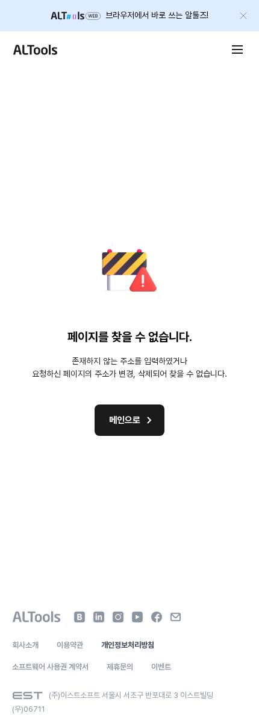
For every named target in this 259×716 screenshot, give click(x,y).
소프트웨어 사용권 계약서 (50, 666)
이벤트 (161, 666)
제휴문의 (120, 666)
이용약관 (70, 645)
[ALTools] (36, 617)
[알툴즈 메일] (175, 617)
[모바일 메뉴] (237, 49)
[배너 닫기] (243, 16)
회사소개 (25, 645)
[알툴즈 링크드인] (98, 617)
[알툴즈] (35, 49)
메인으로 (124, 420)
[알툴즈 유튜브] (137, 617)
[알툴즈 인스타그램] (118, 617)
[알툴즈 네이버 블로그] (79, 617)
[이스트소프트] (27, 695)
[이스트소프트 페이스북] (156, 617)
